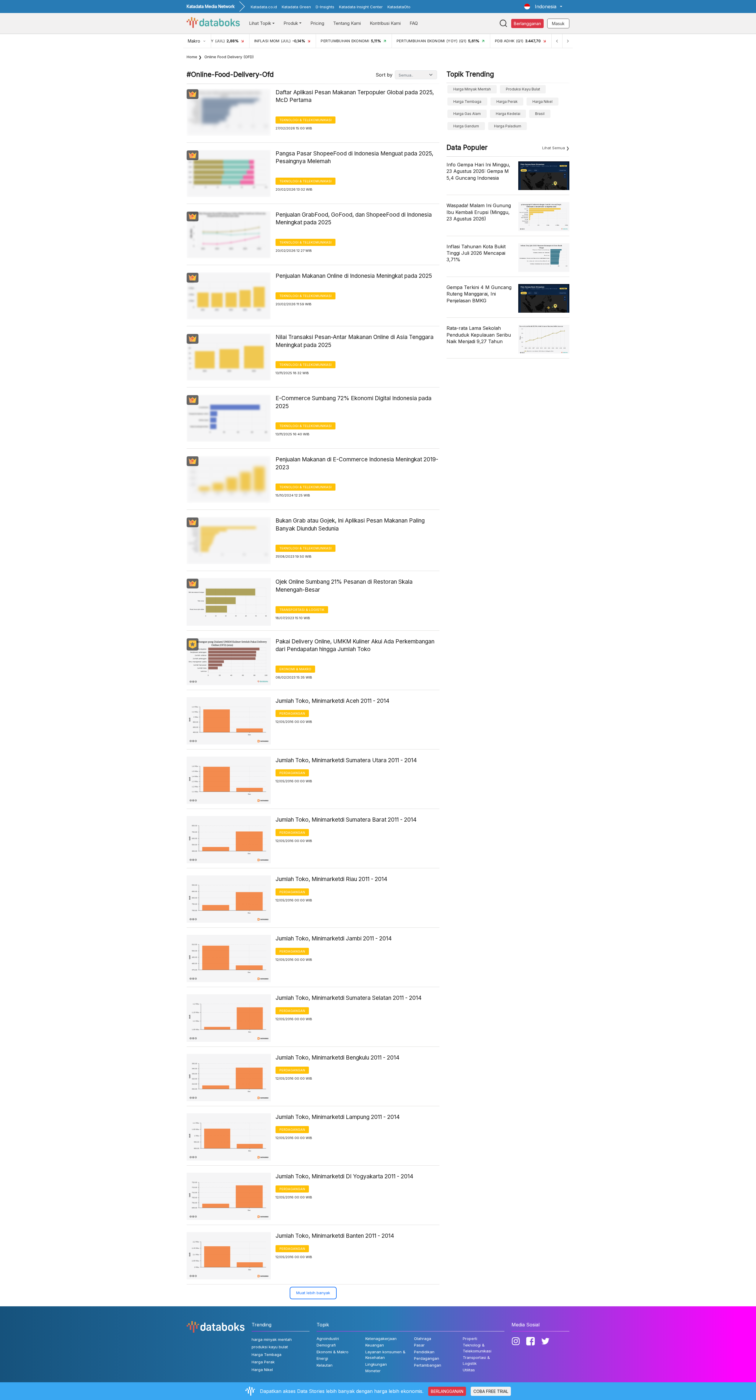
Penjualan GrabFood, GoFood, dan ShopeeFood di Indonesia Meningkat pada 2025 (354, 218)
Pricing (317, 23)
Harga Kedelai (508, 113)
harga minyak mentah (472, 89)
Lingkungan (376, 1364)
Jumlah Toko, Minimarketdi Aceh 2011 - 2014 (333, 700)
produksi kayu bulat (523, 89)
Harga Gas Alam (467, 113)
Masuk (558, 23)
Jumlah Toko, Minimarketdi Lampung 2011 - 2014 (338, 1117)
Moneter (373, 1370)
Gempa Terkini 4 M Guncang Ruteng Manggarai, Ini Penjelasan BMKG (479, 294)
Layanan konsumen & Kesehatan (385, 1354)
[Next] (567, 41)
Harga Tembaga (467, 101)
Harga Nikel (542, 101)
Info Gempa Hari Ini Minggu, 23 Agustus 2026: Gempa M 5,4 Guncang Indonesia (478, 171)
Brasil (540, 113)
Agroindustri (328, 1338)
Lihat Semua (553, 147)
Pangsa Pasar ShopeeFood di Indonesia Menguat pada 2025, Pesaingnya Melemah (354, 157)
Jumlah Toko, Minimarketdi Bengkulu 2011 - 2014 (338, 1057)
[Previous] (557, 41)
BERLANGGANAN (447, 1391)
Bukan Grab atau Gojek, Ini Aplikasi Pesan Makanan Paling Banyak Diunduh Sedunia (350, 524)
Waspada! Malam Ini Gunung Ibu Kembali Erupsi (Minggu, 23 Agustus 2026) (479, 212)
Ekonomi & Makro (295, 669)
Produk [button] (291, 23)
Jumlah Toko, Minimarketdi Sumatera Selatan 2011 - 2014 (349, 998)
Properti (470, 1338)
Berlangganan (527, 23)
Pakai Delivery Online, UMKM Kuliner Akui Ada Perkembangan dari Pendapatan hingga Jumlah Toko (355, 645)
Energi (322, 1358)
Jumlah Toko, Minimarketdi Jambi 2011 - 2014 (334, 938)
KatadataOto (398, 6)
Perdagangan (292, 713)
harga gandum (466, 126)
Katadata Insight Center (361, 6)
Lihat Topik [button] (260, 23)
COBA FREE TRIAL (490, 1391)
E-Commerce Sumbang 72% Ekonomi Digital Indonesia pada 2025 (353, 402)
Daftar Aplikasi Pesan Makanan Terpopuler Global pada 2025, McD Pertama (355, 96)
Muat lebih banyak (313, 1292)
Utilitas (469, 1369)
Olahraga (422, 1338)
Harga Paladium (507, 126)
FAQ (414, 23)
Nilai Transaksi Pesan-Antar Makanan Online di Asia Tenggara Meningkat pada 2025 (355, 341)
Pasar (419, 1345)
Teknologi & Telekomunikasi (305, 120)
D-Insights (325, 6)
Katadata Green (296, 6)
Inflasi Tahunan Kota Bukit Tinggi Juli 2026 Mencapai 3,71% (476, 253)
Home (192, 56)
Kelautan (325, 1365)
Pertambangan (427, 1365)
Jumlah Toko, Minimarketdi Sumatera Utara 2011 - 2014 (346, 760)
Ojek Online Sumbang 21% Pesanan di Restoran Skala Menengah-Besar (344, 585)
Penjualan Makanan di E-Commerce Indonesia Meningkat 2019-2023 (357, 463)
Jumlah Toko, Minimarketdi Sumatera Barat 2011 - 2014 (346, 819)
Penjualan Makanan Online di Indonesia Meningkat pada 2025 (354, 275)
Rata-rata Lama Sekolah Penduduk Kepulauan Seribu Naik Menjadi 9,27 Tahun (479, 334)
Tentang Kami (347, 23)
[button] (543, 6)
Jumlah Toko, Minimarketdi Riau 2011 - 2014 (331, 879)
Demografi (326, 1345)
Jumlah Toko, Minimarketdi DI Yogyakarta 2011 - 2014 (344, 1176)
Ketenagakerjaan (381, 1338)
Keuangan (374, 1345)
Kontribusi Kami (385, 23)
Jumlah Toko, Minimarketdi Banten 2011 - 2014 (335, 1235)
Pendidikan (424, 1351)
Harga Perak (507, 101)
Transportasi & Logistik (301, 610)
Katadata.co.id (264, 6)
